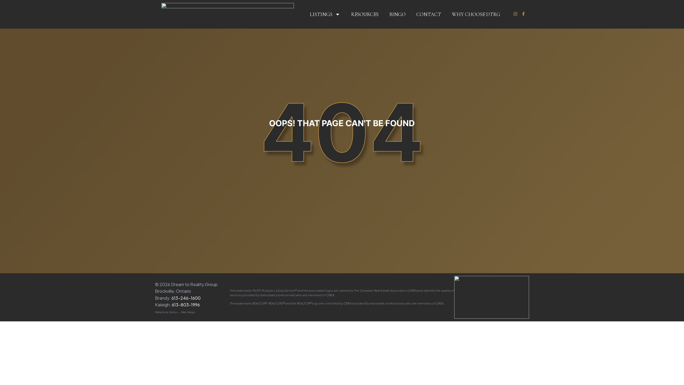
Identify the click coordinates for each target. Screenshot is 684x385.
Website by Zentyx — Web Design (175, 312)
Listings (321, 14)
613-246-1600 (186, 298)
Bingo (397, 14)
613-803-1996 (186, 304)
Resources (365, 14)
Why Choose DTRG (476, 14)
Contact (428, 14)
